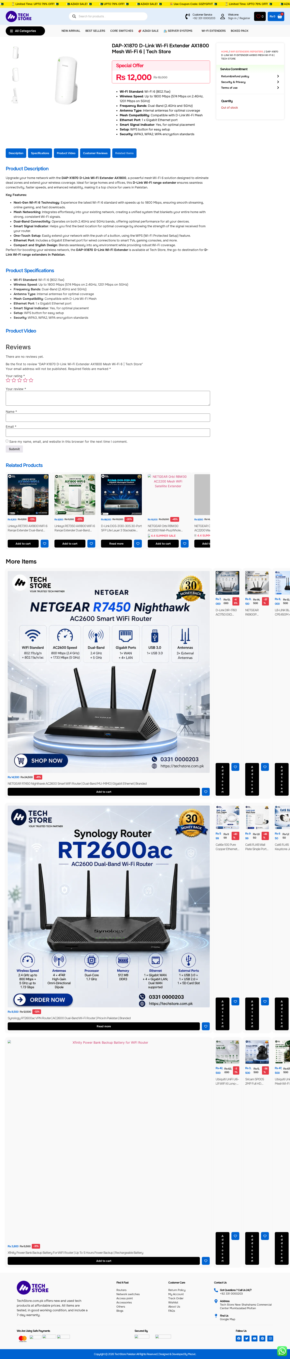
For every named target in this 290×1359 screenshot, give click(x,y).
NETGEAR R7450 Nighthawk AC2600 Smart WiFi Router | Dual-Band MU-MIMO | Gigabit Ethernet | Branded (77, 783)
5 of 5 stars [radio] (31, 380)
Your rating (15, 375)
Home (224, 51)
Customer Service (202, 14)
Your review (16, 388)
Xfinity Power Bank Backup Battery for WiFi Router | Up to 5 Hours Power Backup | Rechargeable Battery (75, 1253)
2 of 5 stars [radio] (13, 380)
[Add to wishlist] (45, 543)
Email (11, 426)
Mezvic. (192, 1354)
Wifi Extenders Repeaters (246, 51)
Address (224, 1301)
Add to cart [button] (23, 543)
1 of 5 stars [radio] (8, 380)
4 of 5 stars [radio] (25, 380)
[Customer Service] (188, 16)
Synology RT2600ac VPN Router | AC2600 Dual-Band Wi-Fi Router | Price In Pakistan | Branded (69, 1018)
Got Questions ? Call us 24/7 (235, 1290)
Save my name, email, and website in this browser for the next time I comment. (68, 441)
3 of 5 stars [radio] (19, 380)
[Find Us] (216, 1316)
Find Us (224, 1315)
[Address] (216, 1301)
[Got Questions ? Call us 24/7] (216, 1290)
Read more (116, 543)
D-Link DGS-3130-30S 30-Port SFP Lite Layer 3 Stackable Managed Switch (121, 530)
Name (11, 411)
